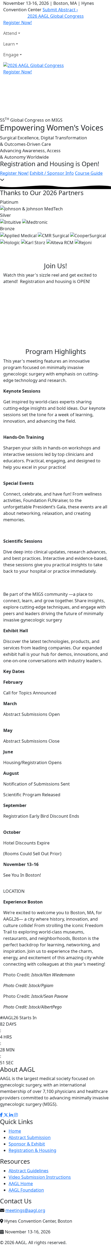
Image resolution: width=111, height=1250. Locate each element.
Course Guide (89, 173)
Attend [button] (10, 33)
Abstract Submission (30, 1137)
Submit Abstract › (60, 10)
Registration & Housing (32, 1150)
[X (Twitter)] (6, 1115)
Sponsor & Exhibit (27, 1144)
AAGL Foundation (26, 1190)
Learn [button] (9, 44)
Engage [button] (11, 55)
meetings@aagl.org (25, 1210)
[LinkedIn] (11, 1115)
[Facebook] (2, 1115)
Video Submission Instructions (40, 1177)
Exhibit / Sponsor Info (52, 173)
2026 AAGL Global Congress (55, 16)
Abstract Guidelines (28, 1171)
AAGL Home (21, 1183)
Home (15, 1131)
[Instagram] (16, 1115)
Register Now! (17, 22)
